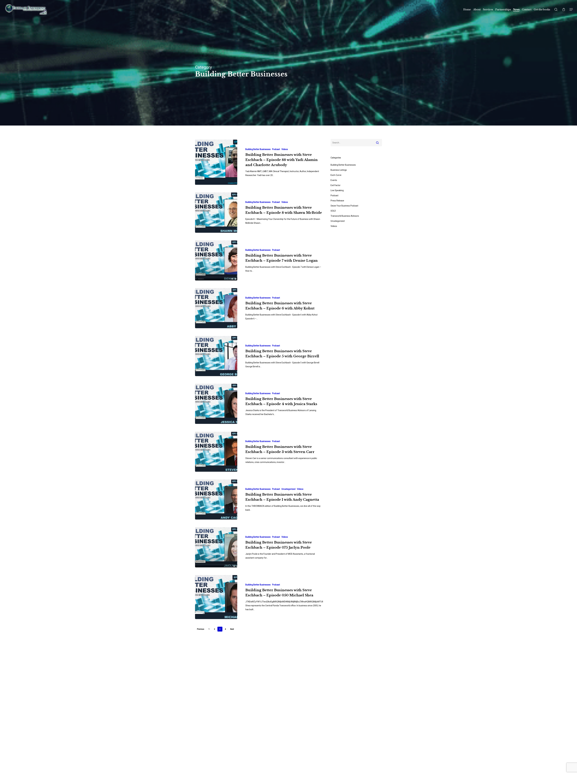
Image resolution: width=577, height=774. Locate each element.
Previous (200, 629)
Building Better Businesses (258, 149)
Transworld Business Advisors (345, 216)
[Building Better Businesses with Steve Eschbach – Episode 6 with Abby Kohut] (216, 308)
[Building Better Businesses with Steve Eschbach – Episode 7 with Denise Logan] (216, 260)
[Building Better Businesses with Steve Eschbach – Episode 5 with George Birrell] (216, 356)
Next (232, 629)
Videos (284, 149)
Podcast (276, 149)
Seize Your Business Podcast (344, 205)
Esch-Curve (336, 175)
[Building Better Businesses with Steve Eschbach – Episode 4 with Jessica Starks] (216, 404)
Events (334, 180)
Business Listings (339, 170)
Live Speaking (337, 190)
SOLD (333, 211)
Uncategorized (288, 489)
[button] (571, 9)
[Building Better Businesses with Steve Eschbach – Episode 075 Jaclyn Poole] (216, 547)
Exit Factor (335, 185)
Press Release (337, 200)
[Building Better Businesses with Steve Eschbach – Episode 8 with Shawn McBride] (216, 212)
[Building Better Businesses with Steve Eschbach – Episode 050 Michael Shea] (216, 597)
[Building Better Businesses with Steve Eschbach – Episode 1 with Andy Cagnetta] (216, 499)
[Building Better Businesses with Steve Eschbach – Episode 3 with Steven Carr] (216, 452)
